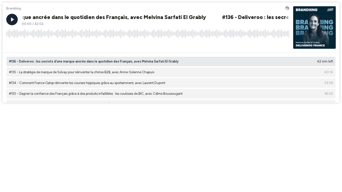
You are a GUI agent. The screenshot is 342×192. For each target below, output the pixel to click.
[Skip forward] (29, 44)
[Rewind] (10, 44)
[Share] (276, 44)
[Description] (285, 44)
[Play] (12, 19)
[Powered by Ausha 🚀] (287, 8)
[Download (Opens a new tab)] (266, 44)
